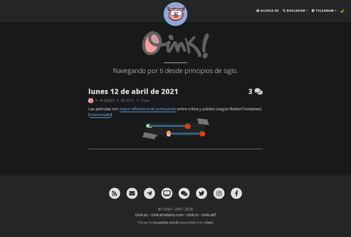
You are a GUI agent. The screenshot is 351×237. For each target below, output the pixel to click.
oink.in (192, 214)
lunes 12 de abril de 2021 (133, 91)
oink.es (141, 214)
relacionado (100, 114)
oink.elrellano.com (167, 214)
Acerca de (269, 11)
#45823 (107, 100)
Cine (145, 100)
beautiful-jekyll (166, 222)
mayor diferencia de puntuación (147, 108)
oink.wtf (209, 214)
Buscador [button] (295, 11)
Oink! (208, 222)
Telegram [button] (324, 11)
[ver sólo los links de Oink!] (90, 100)
